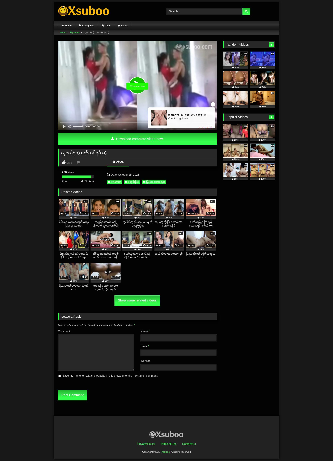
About (119, 161)
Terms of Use (168, 443)
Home (68, 25)
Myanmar (75, 32)
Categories (88, 25)
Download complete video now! (139, 139)
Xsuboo (165, 451)
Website (145, 360)
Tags (107, 25)
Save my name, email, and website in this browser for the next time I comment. (110, 375)
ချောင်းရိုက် (133, 182)
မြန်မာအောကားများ (155, 182)
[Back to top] (322, 450)
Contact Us (189, 443)
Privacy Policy (146, 443)
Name (145, 331)
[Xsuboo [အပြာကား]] (84, 11)
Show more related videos (137, 300)
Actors (124, 25)
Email (144, 346)
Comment (64, 331)
